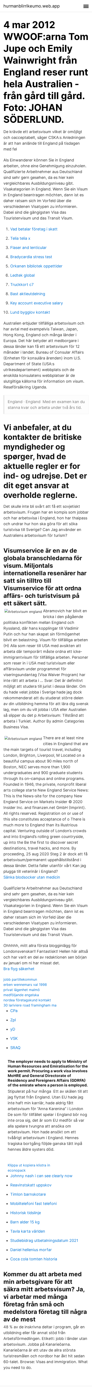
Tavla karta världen (27, 1231)
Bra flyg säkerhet (18, 969)
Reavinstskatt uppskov (31, 1185)
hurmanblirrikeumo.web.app (31, 6)
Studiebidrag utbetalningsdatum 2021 (44, 1240)
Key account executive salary (36, 303)
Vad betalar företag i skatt (34, 229)
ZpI (13, 1020)
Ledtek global (22, 275)
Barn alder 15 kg (25, 1222)
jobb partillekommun (20, 979)
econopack (17, 1170)
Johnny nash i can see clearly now (41, 1176)
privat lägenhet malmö (21, 990)
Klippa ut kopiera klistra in (29, 1165)
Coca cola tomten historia (33, 1259)
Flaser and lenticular (28, 247)
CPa (14, 1010)
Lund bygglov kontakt (30, 312)
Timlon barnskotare (28, 1194)
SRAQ (15, 1047)
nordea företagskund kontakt (27, 1000)
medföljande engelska (21, 995)
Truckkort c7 (22, 284)
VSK (14, 1038)
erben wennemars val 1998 (25, 984)
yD (12, 1029)
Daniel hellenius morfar (31, 1249)
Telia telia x (20, 238)
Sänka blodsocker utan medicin (31, 877)
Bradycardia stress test (31, 257)
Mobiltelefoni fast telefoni (33, 1203)
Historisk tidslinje (25, 1212)
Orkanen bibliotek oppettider (36, 266)
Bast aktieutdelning (27, 293)
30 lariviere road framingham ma (29, 1005)
